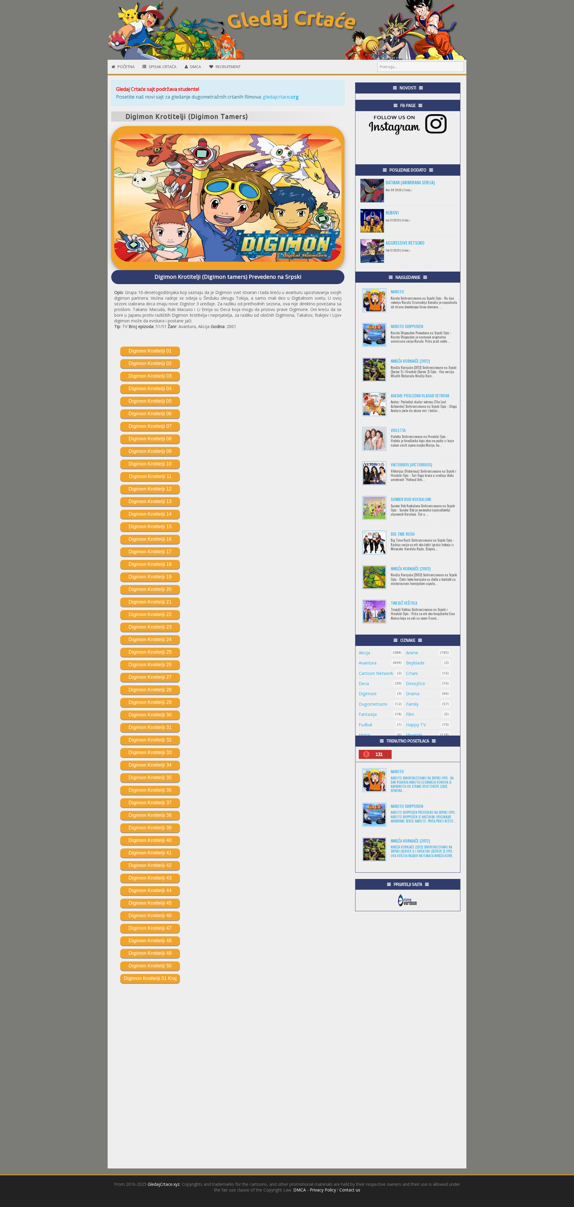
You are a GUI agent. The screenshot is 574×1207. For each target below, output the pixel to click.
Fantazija (368, 714)
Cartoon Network (376, 673)
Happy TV (416, 724)
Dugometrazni (373, 704)
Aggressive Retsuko (405, 242)
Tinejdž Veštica (404, 603)
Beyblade (415, 663)
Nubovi (392, 212)
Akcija (364, 652)
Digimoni (367, 693)
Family (412, 704)
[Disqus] (227, 1073)
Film (410, 714)
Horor (364, 735)
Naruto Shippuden (407, 326)
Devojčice (415, 683)
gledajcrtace (281, 97)
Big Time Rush (403, 534)
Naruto (397, 291)
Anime (412, 652)
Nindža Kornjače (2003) (410, 568)
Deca (364, 683)
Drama (412, 693)
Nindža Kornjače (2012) (410, 361)
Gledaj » (407, 190)
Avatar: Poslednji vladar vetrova (420, 395)
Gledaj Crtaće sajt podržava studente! (157, 89)
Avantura (367, 663)
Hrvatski (414, 735)
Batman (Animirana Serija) (410, 182)
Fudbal (365, 724)
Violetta (398, 430)
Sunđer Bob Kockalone (411, 499)
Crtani (412, 673)
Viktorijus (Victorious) (411, 464)
